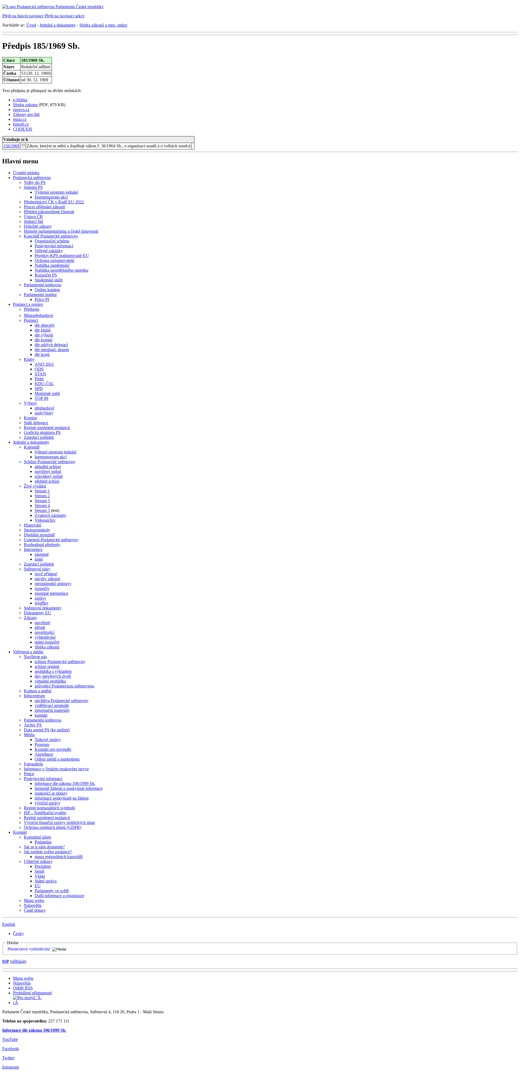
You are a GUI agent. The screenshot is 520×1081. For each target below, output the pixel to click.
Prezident (43, 866)
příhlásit (18, 961)
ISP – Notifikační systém (45, 812)
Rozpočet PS (46, 275)
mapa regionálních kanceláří (59, 856)
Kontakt (20, 832)
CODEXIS (22, 129)
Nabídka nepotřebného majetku (61, 270)
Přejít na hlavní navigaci (22, 16)
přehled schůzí (47, 481)
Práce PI (42, 299)
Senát (39, 871)
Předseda (31, 309)
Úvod (31, 25)
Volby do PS (35, 182)
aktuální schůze (48, 466)
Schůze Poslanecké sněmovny (49, 461)
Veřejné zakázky (49, 250)
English (8, 924)
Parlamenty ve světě (52, 890)
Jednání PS (33, 187)
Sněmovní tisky (37, 569)
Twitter (8, 1058)
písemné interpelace (51, 593)
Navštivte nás (35, 656)
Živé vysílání (35, 486)
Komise (30, 417)
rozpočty (42, 588)
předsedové (44, 408)
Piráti (39, 378)
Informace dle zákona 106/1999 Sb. (34, 1030)
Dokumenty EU (37, 613)
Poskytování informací (54, 246)
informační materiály (52, 710)
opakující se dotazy (51, 793)
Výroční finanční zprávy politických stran (59, 822)
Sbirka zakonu (25, 104)
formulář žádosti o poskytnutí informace (69, 788)
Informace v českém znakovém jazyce (56, 769)
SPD (39, 388)
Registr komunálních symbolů (49, 808)
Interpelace (33, 549)
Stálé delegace (36, 422)
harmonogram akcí (51, 457)
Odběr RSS (23, 988)
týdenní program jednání (55, 452)
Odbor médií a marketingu (57, 759)
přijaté (40, 627)
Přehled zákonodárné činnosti (49, 211)
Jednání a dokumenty (58, 25)
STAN (40, 374)
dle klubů (43, 330)
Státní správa (46, 881)
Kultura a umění (37, 691)
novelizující (44, 632)
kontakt (41, 715)
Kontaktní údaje (37, 837)
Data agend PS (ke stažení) (47, 730)
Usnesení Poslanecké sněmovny (51, 539)
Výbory (30, 403)
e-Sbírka (20, 100)
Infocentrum (34, 695)
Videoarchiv (45, 520)
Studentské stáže (49, 280)
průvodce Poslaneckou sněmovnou (64, 686)
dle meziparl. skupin (52, 349)
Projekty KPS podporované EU (62, 255)
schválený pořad (49, 476)
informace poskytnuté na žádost (62, 798)
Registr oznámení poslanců (47, 427)
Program (42, 744)
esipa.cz (20, 119)
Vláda (40, 876)
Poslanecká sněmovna (32, 177)
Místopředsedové (38, 315)
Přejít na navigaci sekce (64, 16)
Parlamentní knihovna (42, 285)
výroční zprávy (47, 803)
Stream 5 (42, 510)
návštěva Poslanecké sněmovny (62, 700)
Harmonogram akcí (51, 197)
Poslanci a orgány (28, 304)
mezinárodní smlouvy (53, 583)
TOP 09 (41, 398)
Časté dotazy (35, 910)
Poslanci (31, 320)
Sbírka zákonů (47, 647)
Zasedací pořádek (39, 437)
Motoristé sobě (47, 393)
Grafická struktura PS (42, 432)
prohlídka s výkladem (53, 671)
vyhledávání (45, 637)
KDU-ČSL (44, 383)
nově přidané (46, 574)
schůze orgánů (47, 666)
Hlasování (32, 525)
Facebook (10, 1048)
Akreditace (44, 754)
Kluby (29, 359)
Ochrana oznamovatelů (54, 260)
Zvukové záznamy (50, 515)
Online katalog (47, 289)
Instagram (10, 1067)
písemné (42, 554)
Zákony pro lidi (26, 114)
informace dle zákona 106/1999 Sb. (65, 783)
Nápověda (32, 905)
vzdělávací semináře (52, 705)
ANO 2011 (44, 364)
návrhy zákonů (47, 578)
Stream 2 (42, 496)
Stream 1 (42, 491)
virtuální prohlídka (50, 681)
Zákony (30, 617)
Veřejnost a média (28, 652)
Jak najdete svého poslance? (48, 851)
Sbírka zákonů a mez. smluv (103, 25)
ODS (39, 369)
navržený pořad (48, 471)
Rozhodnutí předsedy (42, 544)
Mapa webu (34, 900)
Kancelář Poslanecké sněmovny (51, 236)
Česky (18, 933)
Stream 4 (42, 505)
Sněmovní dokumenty (42, 608)
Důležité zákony (38, 226)
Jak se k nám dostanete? (44, 847)
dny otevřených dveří (53, 676)
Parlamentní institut (40, 294)
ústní (39, 559)
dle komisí (43, 339)
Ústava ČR (33, 216)
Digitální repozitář (39, 535)
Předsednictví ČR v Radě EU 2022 (54, 202)
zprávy (40, 598)
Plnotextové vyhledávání (29, 949)
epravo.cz (21, 109)
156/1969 (11, 146)
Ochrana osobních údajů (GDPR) (52, 827)
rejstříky (41, 603)
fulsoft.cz (21, 124)
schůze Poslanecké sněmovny (60, 661)
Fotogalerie (33, 764)
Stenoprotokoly (37, 530)
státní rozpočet (47, 642)
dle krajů (42, 354)
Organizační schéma (52, 241)
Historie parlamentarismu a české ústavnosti (61, 231)
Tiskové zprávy (48, 739)
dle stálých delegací (51, 344)
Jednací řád (33, 221)
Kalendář (32, 447)
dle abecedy (45, 325)
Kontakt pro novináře (53, 749)
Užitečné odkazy (38, 861)
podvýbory (44, 413)
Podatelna (43, 842)
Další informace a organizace (59, 895)
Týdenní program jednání (56, 192)
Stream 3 (42, 500)
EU (38, 886)
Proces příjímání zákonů (44, 206)
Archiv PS (33, 725)
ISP (5, 961)
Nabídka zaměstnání (52, 265)
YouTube (10, 1039)
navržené (42, 622)
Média (29, 734)
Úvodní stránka (26, 172)
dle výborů (44, 335)
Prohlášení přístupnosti (32, 993)
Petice (29, 773)
